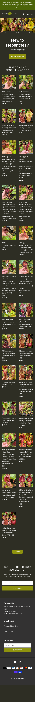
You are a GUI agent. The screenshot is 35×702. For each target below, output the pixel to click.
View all (17, 568)
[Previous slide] (5, 33)
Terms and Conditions (11, 643)
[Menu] (32, 13)
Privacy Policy (8, 648)
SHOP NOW (17, 73)
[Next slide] (30, 33)
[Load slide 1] (16, 32)
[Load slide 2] (18, 32)
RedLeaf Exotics (20, 695)
